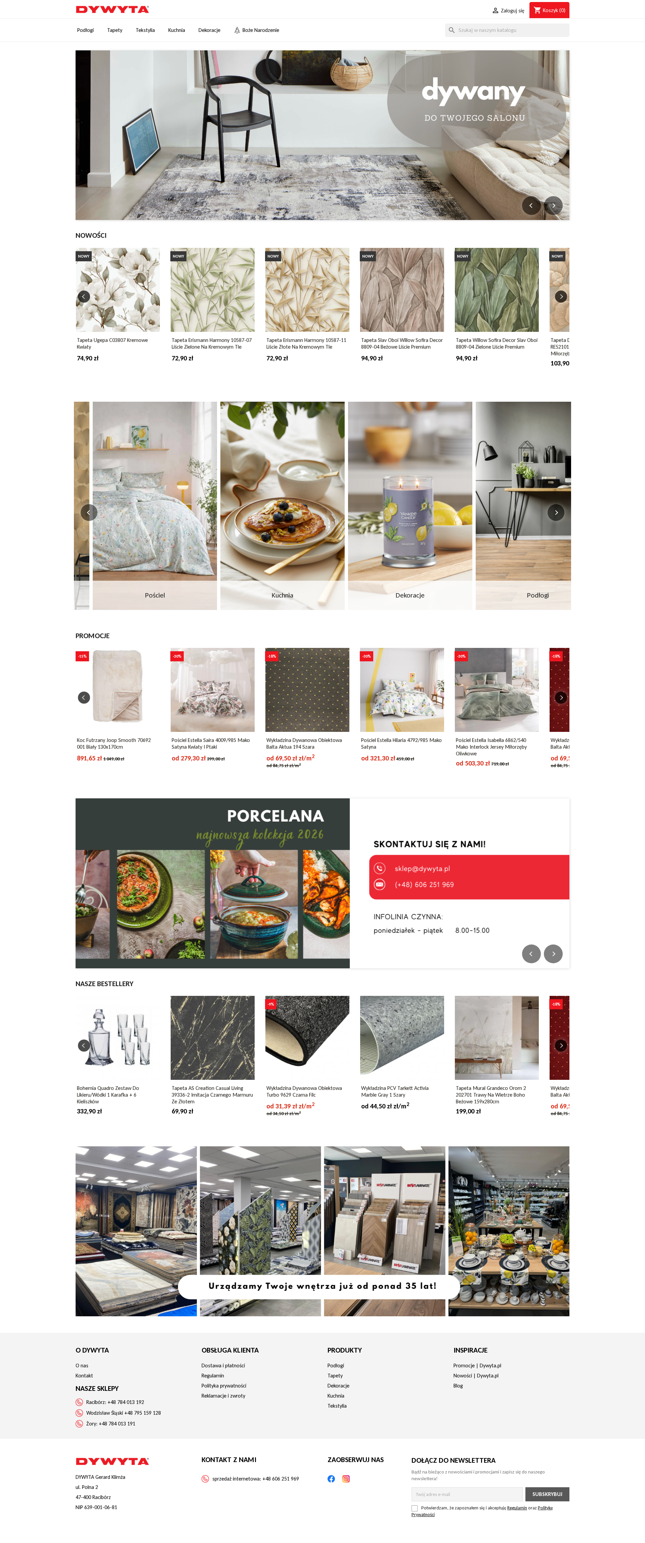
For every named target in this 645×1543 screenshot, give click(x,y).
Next (561, 297)
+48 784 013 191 (117, 1423)
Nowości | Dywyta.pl (476, 1375)
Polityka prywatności (224, 1385)
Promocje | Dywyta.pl (477, 1365)
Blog (458, 1385)
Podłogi (336, 1365)
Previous (84, 297)
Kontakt (84, 1375)
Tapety (335, 1375)
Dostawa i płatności (223, 1365)
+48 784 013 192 (126, 1402)
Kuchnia (336, 1396)
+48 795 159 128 (142, 1413)
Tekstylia (337, 1406)
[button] (531, 205)
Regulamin (213, 1375)
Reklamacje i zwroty (223, 1396)
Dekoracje (338, 1385)
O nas (82, 1365)
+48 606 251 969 (280, 1478)
